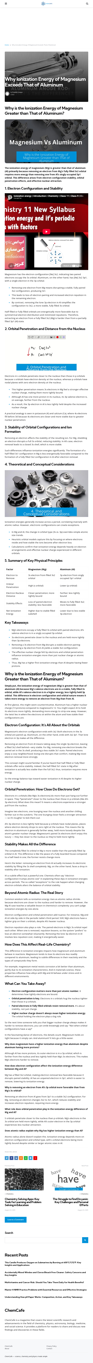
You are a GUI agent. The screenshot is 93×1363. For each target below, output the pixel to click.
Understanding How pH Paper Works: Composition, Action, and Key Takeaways (43, 1297)
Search (9, 1232)
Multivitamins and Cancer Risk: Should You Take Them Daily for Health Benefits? (44, 1282)
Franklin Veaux (17, 92)
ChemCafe (8, 1346)
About (7, 1348)
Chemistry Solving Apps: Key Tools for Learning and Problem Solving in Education (23, 1202)
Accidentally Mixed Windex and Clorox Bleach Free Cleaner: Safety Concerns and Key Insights (45, 1273)
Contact (49, 1348)
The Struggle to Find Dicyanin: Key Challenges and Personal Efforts (70, 1202)
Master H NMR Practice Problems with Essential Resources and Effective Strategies (46, 1289)
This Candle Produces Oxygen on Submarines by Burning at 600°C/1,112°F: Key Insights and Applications (43, 1263)
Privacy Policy (51, 1346)
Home (7, 45)
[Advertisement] (46, 24)
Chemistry (9, 71)
